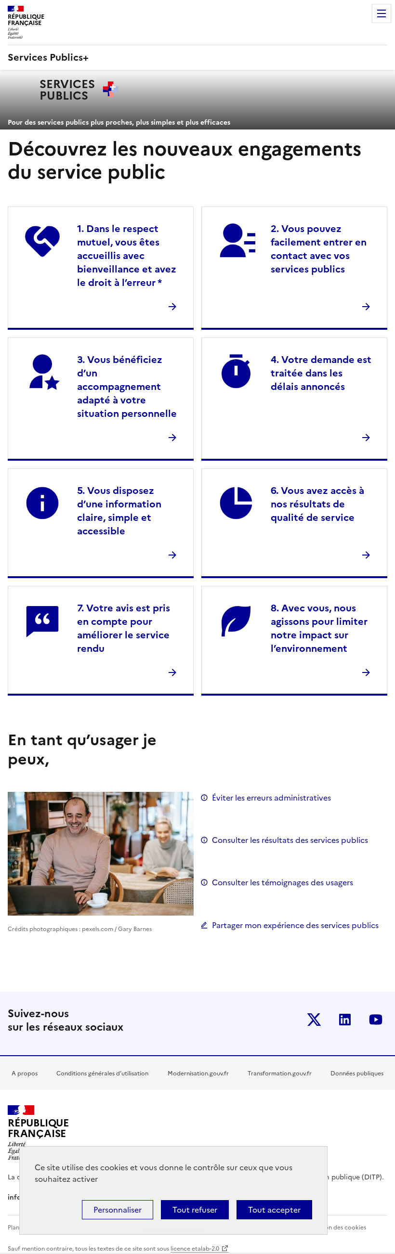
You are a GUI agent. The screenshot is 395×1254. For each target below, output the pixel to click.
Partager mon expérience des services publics (295, 925)
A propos (25, 1073)
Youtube (375, 1019)
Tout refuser (194, 1209)
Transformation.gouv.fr (280, 1073)
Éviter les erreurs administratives (271, 797)
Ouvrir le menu (381, 13)
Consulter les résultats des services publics (290, 840)
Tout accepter (274, 1209)
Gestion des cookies (338, 1227)
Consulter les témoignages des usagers (282, 882)
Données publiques (356, 1073)
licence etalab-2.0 (195, 1248)
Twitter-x (314, 1019)
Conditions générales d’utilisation (102, 1073)
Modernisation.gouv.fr (198, 1073)
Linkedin (344, 1019)
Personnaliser (117, 1209)
